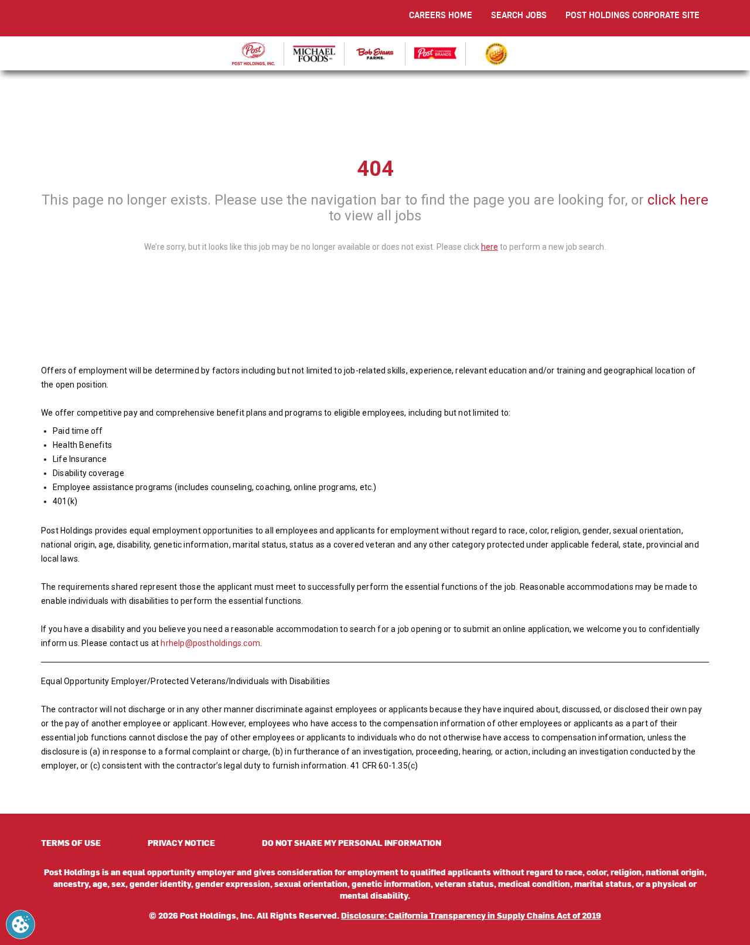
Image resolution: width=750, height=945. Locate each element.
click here (677, 200)
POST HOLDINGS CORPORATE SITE (632, 15)
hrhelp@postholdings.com (210, 643)
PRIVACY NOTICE (181, 842)
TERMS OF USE (71, 842)
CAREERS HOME (440, 15)
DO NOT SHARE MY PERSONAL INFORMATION (351, 842)
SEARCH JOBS (519, 15)
